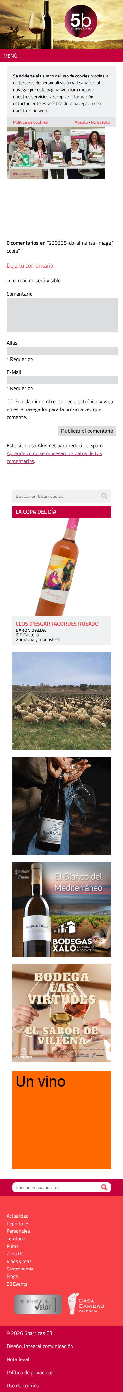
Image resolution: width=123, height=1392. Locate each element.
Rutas (13, 1246)
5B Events (17, 1284)
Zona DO (16, 1253)
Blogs (12, 1276)
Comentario (19, 294)
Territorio (16, 1238)
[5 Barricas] (81, 22)
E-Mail (14, 372)
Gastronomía (20, 1268)
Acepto (81, 122)
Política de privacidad (30, 1372)
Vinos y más (19, 1261)
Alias (12, 343)
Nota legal (18, 1359)
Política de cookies (30, 122)
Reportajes (18, 1223)
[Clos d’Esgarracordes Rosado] (61, 567)
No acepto (100, 122)
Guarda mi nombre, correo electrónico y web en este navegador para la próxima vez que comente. (60, 409)
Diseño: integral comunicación (40, 1346)
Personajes (18, 1231)
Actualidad (18, 1216)
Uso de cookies (23, 1385)
